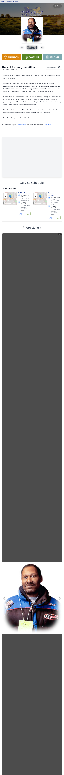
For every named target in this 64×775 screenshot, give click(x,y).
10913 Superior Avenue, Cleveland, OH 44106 (25, 208)
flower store (47, 125)
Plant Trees (27, 213)
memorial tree (22, 125)
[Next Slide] (59, 598)
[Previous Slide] (4, 598)
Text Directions (21, 214)
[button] (10, 196)
